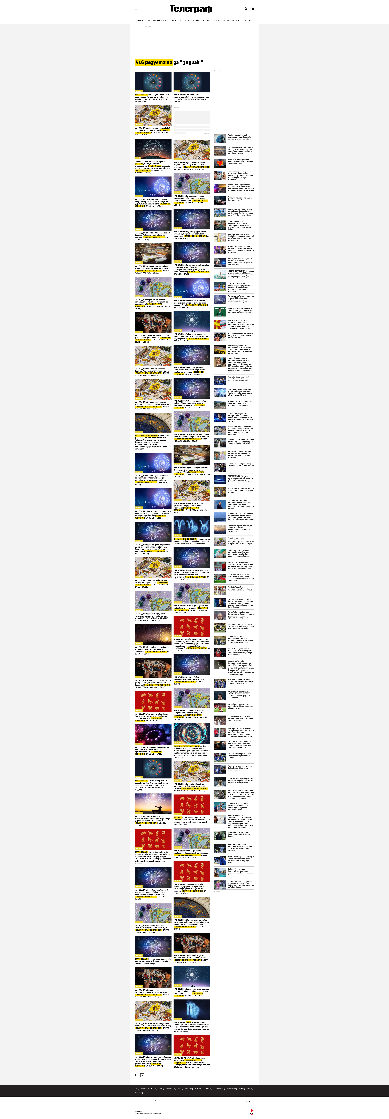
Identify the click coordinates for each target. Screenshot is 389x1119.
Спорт (148, 20)
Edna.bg (250, 1089)
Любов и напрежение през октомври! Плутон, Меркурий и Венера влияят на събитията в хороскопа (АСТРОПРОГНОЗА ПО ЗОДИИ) (151, 785)
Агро (198, 20)
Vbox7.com (145, 1089)
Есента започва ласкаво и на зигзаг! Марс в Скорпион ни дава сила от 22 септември (153, 961)
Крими (183, 20)
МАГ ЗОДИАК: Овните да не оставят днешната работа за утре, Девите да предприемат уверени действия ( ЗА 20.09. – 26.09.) (191, 924)
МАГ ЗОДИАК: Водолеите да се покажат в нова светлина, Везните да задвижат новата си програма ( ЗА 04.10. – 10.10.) (152, 820)
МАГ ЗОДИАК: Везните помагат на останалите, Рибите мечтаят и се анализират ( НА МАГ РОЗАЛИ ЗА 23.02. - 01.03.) (152, 304)
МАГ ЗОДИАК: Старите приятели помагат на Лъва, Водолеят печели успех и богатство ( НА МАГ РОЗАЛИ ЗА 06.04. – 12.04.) (192, 200)
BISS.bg (209, 1089)
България (157, 20)
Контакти (165, 1101)
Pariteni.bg (189, 1089)
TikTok (180, 1101)
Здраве (175, 20)
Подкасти (206, 20)
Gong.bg (154, 1089)
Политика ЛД (242, 1101)
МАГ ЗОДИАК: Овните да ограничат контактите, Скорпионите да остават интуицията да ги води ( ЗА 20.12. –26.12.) (151, 480)
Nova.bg (180, 1089)
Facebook (173, 1101)
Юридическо (219, 20)
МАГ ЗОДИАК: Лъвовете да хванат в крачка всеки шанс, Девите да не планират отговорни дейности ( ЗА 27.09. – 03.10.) (151, 894)
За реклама (143, 1101)
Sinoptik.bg (139, 1093)
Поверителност (232, 1101)
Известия (251, 1101)
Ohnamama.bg (232, 1089)
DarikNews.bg (171, 1089)
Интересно (241, 20)
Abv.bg (137, 1089)
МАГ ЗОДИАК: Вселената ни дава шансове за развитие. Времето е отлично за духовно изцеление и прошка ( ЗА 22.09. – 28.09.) (190, 888)
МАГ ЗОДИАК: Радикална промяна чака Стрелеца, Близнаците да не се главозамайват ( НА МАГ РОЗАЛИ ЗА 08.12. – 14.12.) (192, 472)
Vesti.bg (161, 1089)
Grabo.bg (242, 1089)
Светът (166, 20)
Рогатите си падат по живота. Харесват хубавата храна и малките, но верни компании (192, 541)
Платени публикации (154, 1101)
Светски (230, 20)
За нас (136, 1101)
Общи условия (157, 1113)
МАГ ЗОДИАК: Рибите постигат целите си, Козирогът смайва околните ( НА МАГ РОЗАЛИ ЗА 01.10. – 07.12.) (192, 507)
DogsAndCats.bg (219, 1089)
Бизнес (191, 20)
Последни (139, 20)
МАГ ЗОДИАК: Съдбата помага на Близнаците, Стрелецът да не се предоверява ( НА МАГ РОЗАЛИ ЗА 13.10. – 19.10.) (192, 715)
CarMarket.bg (199, 1089)
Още (250, 20)
